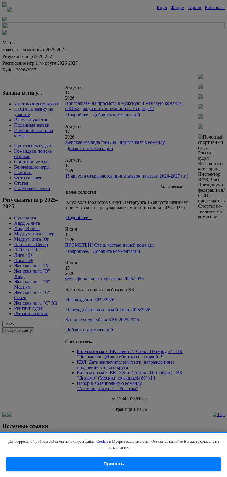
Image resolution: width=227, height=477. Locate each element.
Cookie (102, 441)
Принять (113, 463)
